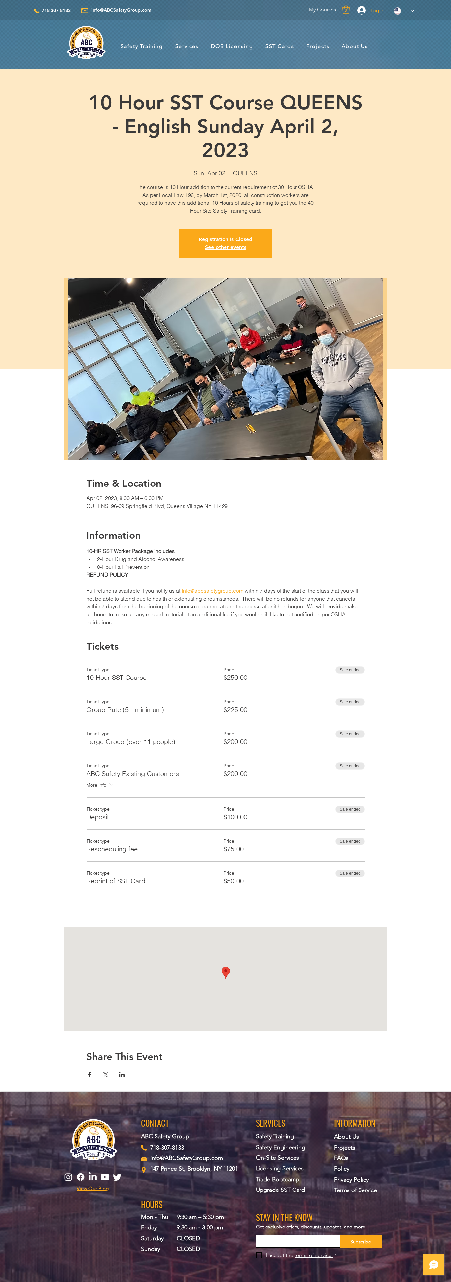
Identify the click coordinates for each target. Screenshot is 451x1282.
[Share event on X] (106, 1074)
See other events (225, 247)
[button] (346, 9)
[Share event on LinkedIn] (122, 1074)
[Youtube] (105, 1177)
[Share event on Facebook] (90, 1074)
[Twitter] (117, 1177)
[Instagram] (68, 1177)
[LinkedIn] (93, 1177)
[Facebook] (81, 1177)
